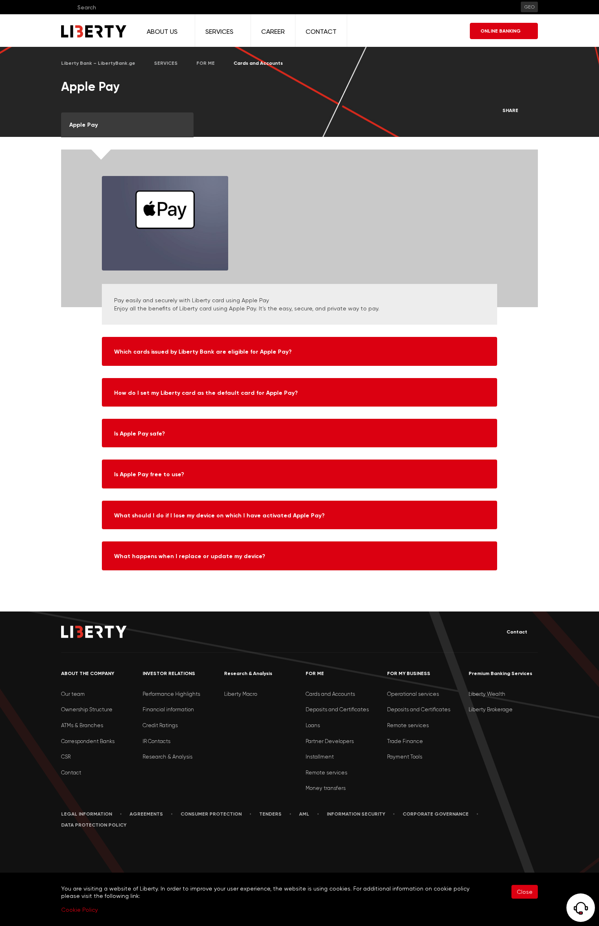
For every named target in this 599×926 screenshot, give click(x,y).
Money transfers (326, 788)
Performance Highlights (171, 694)
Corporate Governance (436, 814)
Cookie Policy (79, 909)
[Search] (67, 7)
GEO (529, 7)
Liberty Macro (240, 694)
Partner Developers (330, 741)
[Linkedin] (81, 850)
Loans (313, 725)
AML (304, 814)
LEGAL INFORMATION (86, 814)
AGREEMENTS (146, 814)
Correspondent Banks (88, 741)
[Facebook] (63, 850)
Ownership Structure (86, 709)
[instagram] (140, 850)
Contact (517, 632)
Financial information (168, 709)
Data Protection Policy (93, 825)
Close (525, 892)
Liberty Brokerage (491, 709)
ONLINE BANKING (500, 31)
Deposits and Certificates (337, 709)
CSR (65, 757)
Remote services (326, 773)
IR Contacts (156, 741)
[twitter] (120, 850)
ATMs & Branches (82, 725)
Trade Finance (405, 741)
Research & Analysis (167, 757)
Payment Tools (404, 757)
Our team (73, 694)
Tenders (270, 814)
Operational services (413, 694)
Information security (356, 814)
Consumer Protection (211, 814)
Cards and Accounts (330, 694)
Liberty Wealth (487, 694)
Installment (320, 757)
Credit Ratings (160, 725)
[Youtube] (100, 850)
